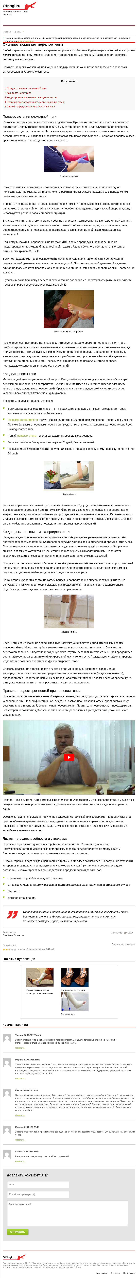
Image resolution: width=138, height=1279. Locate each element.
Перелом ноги (68, 1014)
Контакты (115, 1273)
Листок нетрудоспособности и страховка (30, 106)
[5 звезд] (15, 950)
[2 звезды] (7, 950)
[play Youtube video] (69, 757)
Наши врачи (129, 1273)
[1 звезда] (4, 950)
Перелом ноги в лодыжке (73, 990)
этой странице (26, 41)
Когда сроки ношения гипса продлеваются (30, 97)
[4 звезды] (12, 950)
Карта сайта (101, 1273)
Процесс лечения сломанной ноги (25, 88)
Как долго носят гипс (18, 92)
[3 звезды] (9, 950)
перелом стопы (27, 435)
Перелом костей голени (23, 419)
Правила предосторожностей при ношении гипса (34, 102)
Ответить (19, 1048)
